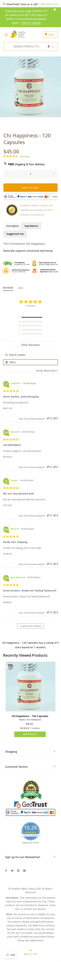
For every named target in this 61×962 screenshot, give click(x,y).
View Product (30, 734)
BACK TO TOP (30, 954)
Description (12, 225)
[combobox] (29, 46)
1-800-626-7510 (48, 4)
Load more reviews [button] (30, 626)
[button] (48, 46)
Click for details (31, 23)
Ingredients (31, 225)
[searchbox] (30, 355)
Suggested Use (15, 233)
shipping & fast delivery (26, 164)
